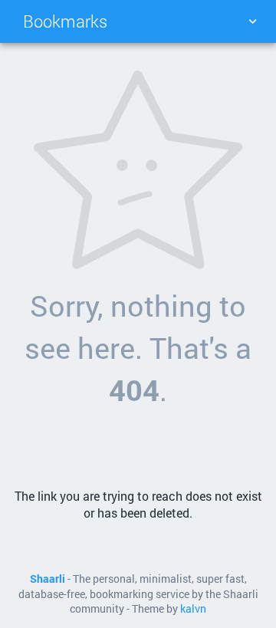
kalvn (193, 609)
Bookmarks (65, 21)
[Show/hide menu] (252, 21)
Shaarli (47, 579)
